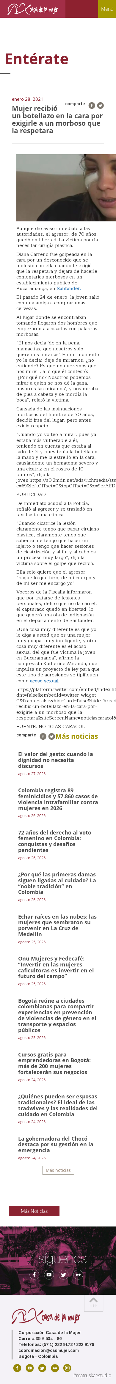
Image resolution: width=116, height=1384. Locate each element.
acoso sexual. (44, 681)
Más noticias (58, 1170)
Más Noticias (34, 1211)
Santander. (69, 288)
